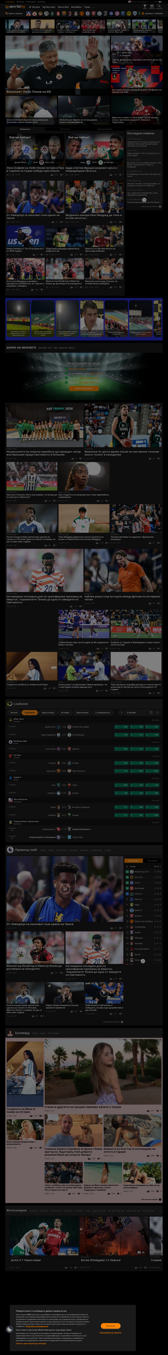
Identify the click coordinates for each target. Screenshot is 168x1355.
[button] (9, 1329)
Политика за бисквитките (37, 1326)
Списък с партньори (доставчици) (31, 1343)
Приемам (110, 1326)
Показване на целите (110, 1332)
